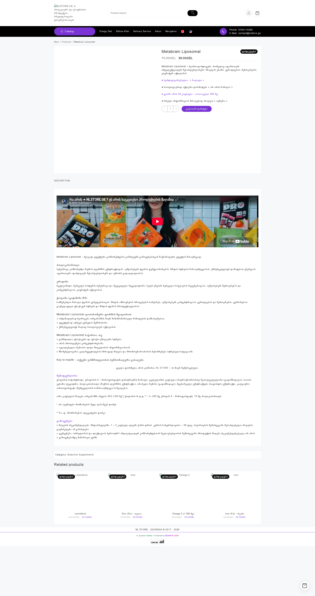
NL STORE (162, 367)
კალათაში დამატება (197, 108)
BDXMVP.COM (171, 535)
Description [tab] (62, 180)
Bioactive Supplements (80, 454)
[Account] (248, 13)
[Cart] (257, 13)
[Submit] (193, 13)
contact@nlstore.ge (249, 33)
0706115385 (245, 29)
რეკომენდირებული (232, 433)
